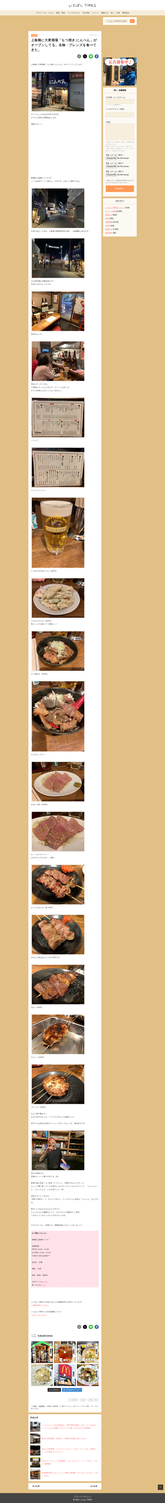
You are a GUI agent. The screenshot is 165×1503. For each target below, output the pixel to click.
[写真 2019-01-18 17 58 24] (58, 91)
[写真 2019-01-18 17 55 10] (58, 1150)
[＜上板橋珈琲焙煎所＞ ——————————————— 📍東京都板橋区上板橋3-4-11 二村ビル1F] (65, 1352)
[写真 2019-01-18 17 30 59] (58, 1034)
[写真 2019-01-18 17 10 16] (58, 884)
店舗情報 (34, 35)
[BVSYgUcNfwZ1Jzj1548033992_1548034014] (58, 361)
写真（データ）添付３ (115, 171)
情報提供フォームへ (41, 1305)
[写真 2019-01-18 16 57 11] (58, 650)
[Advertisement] (64, 22)
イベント (95, 13)
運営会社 (125, 13)
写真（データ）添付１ (115, 155)
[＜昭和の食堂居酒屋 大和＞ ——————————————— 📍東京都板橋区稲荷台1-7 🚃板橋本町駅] (88, 1352)
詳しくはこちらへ (40, 1315)
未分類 (108, 226)
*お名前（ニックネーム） (116, 97)
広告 (118, 13)
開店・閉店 (60, 13)
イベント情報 (110, 211)
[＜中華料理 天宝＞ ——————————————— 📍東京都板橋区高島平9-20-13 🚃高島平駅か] (42, 1375)
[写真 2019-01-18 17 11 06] (58, 831)
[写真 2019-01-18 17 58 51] (58, 257)
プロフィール (41, 13)
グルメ (51, 13)
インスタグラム (73, 13)
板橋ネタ (104, 13)
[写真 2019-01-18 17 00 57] (58, 311)
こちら (45, 1282)
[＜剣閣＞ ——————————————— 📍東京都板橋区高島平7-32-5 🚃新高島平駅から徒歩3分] (42, 1352)
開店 (83, 1400)
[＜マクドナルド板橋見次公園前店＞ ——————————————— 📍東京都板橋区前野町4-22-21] (65, 1375)
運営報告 (108, 233)
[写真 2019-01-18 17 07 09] (58, 597)
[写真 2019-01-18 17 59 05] (58, 208)
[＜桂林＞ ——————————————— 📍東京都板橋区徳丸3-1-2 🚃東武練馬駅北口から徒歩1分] (88, 1375)
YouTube (85, 13)
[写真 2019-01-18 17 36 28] (58, 1084)
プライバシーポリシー (82, 1496)
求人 (112, 13)
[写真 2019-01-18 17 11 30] (58, 781)
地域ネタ (108, 215)
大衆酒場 (74, 1400)
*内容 (108, 122)
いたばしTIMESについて (115, 208)
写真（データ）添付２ (115, 163)
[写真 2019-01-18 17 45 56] (58, 934)
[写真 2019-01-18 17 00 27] (58, 417)
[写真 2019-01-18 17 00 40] (58, 467)
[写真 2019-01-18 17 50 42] (58, 984)
